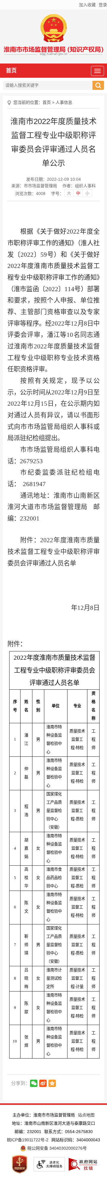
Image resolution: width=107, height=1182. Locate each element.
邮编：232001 (28, 1131)
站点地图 (86, 1115)
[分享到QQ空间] (52, 1083)
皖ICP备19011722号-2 (27, 1139)
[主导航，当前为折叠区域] (97, 71)
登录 (103, 4)
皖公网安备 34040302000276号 (56, 1148)
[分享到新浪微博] (43, 1083)
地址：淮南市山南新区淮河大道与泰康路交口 (53, 1123)
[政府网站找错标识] (83, 1164)
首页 (11, 71)
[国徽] (53, 29)
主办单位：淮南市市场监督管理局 (43, 1115)
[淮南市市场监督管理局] (53, 52)
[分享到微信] (33, 1083)
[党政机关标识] (20, 1164)
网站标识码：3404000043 (75, 1139)
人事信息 (64, 102)
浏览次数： (30, 193)
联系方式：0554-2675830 (68, 1131)
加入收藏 (87, 4)
